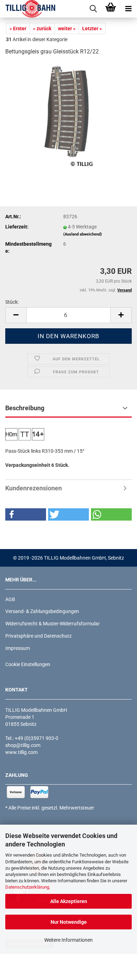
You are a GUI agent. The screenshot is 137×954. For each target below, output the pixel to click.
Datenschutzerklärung (27, 887)
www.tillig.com (21, 752)
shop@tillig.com (22, 745)
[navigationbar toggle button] (128, 9)
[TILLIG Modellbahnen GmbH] (28, 9)
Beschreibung (24, 408)
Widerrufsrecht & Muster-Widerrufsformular (52, 623)
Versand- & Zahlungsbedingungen (42, 611)
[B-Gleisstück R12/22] (68, 114)
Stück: (12, 302)
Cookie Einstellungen (27, 664)
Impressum (17, 648)
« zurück (42, 28)
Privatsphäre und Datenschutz (38, 636)
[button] (15, 315)
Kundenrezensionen (33, 488)
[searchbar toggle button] (93, 9)
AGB (10, 599)
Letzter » (92, 28)
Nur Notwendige (69, 922)
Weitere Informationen (68, 940)
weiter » (67, 28)
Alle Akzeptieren (68, 901)
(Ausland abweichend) (82, 234)
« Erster (17, 28)
